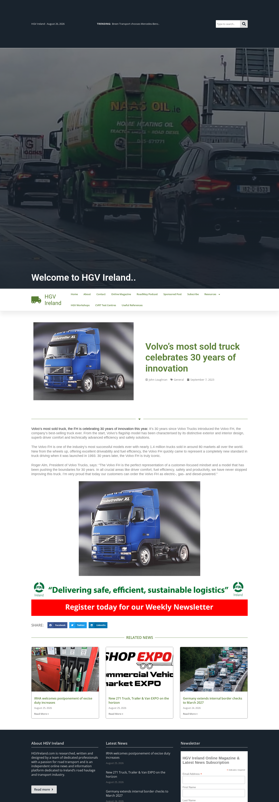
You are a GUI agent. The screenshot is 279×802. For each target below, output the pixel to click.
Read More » (41, 713)
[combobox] (228, 24)
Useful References (132, 305)
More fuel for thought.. (208, 23)
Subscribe (193, 294)
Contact (101, 294)
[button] (57, 625)
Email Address (192, 773)
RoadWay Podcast (147, 294)
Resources (210, 294)
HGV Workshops (80, 305)
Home (74, 294)
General (179, 379)
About (87, 294)
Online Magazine (121, 294)
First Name (189, 787)
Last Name (189, 800)
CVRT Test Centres (105, 305)
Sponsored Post (172, 294)
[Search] (244, 24)
